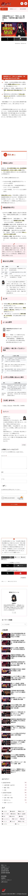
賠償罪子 (14, 603)
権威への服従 (2, 365)
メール (2, 479)
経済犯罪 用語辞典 (5, 872)
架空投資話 (2, 360)
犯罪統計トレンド (5, 867)
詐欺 (13, 557)
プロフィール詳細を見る (9, 610)
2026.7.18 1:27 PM (6, 418)
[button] (25, 624)
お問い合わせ (4, 881)
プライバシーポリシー (6, 880)
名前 (2, 472)
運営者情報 (3, 876)
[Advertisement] (14, 59)
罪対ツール (3, 865)
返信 (24, 444)
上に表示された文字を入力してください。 (11, 489)
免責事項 (3, 878)
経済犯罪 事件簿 (6, 557)
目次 (9, 155)
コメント (4, 455)
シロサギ (18, 557)
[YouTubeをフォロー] (25, 3)
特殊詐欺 (4, 559)
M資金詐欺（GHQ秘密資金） (4, 388)
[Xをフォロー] (21, 3)
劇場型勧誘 (2, 371)
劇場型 (24, 557)
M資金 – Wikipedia (7, 405)
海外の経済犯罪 (5, 869)
